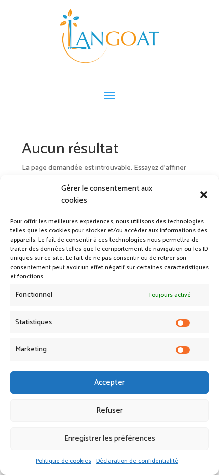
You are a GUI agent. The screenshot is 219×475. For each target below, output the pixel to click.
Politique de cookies (63, 461)
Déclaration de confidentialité (137, 461)
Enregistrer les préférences (109, 438)
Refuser (109, 410)
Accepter (109, 382)
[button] (204, 195)
